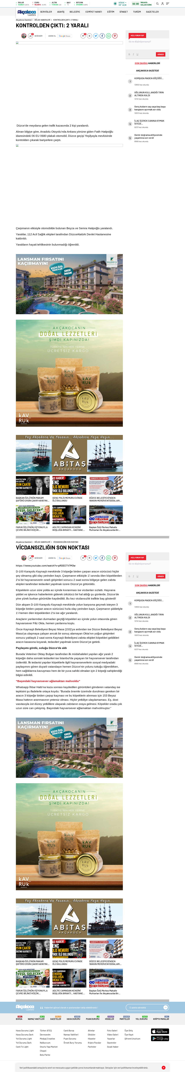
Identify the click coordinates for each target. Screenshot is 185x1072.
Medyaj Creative (47, 1038)
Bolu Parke (45, 1054)
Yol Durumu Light (24, 1038)
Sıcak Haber (113, 1046)
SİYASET (124, 11)
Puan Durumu (92, 1018)
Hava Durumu (73, 1018)
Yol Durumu (142, 1018)
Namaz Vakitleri (36, 1018)
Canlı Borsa (69, 1030)
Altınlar (91, 1030)
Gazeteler (55, 1018)
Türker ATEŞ (46, 1030)
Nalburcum (45, 1042)
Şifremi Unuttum (132, 1038)
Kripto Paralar (161, 1018)
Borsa (19, 1018)
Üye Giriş (129, 1030)
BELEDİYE (75, 11)
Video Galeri (112, 1034)
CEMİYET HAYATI (93, 11)
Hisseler (109, 1018)
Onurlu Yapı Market (49, 1046)
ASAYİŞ (60, 11)
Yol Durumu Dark (24, 1042)
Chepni (43, 1050)
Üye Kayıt (129, 1034)
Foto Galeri (112, 1030)
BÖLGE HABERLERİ (42, 20)
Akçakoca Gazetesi (24, 20)
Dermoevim (45, 1034)
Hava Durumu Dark (24, 1034)
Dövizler (91, 1034)
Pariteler (125, 1018)
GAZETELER (152, 11)
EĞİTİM (110, 11)
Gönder (161, 54)
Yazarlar (111, 1038)
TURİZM (137, 11)
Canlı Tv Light (22, 1046)
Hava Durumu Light (25, 1030)
